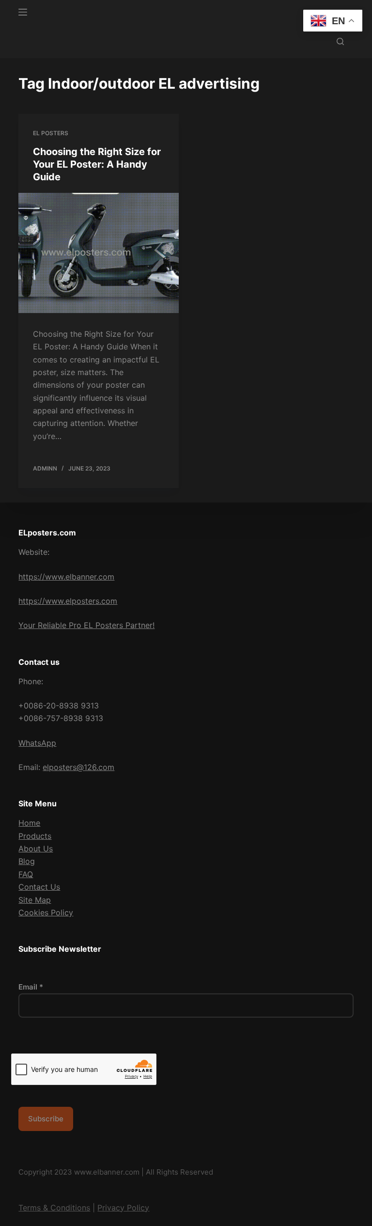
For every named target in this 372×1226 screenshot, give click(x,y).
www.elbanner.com (107, 1172)
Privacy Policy (123, 1207)
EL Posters (50, 133)
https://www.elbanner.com (66, 577)
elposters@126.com (78, 767)
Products (34, 836)
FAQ (25, 874)
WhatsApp (37, 743)
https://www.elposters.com (67, 601)
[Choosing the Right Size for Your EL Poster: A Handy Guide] (98, 253)
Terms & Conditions (54, 1207)
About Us (35, 848)
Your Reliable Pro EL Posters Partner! (86, 625)
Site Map (34, 900)
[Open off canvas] (22, 12)
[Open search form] (340, 41)
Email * (30, 986)
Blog (26, 861)
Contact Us (39, 887)
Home (29, 823)
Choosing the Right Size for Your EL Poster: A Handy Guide (97, 164)
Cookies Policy (45, 912)
